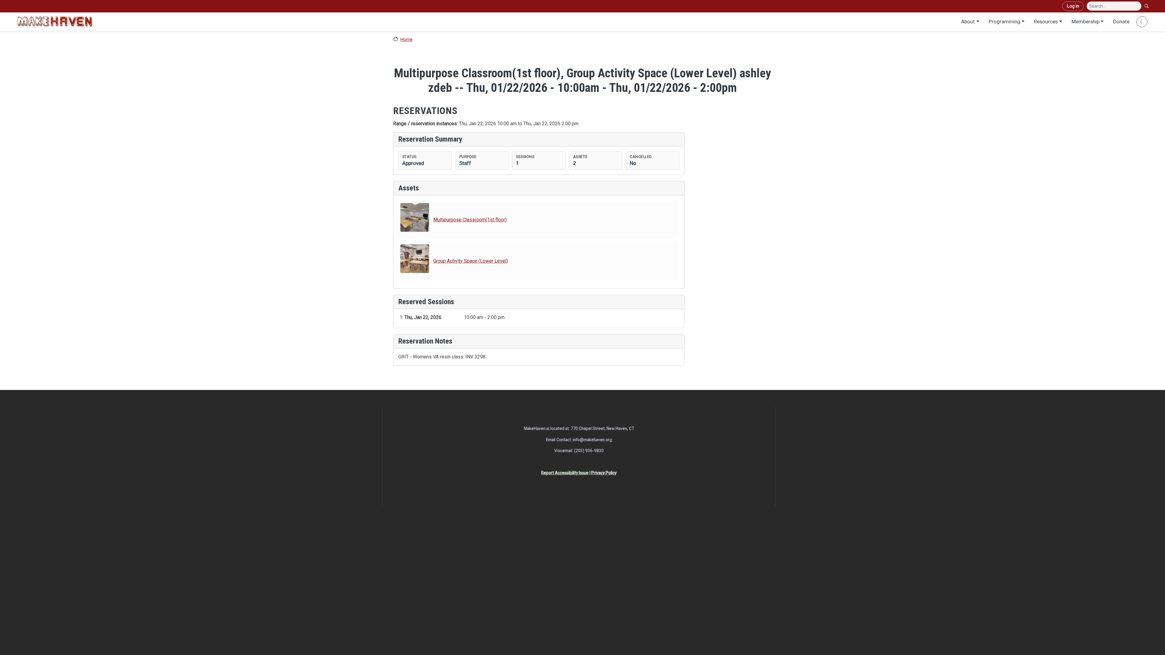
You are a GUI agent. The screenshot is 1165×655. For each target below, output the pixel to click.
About (968, 21)
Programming (1004, 21)
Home (406, 39)
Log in (1073, 6)
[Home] (55, 22)
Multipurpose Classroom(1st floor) (470, 220)
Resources (1046, 21)
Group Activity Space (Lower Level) (470, 261)
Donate (1121, 21)
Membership (1085, 21)
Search (1147, 6)
